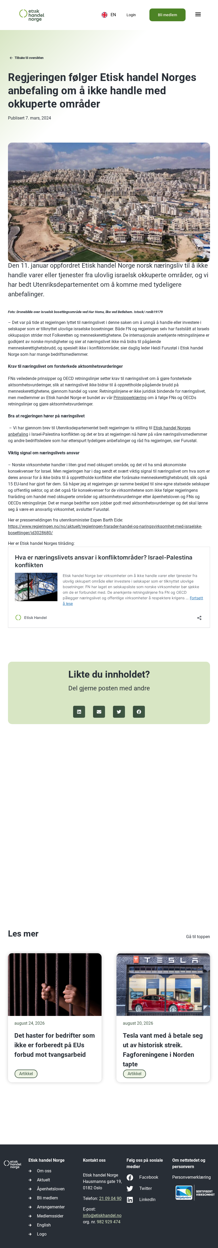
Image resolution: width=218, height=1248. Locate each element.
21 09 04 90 (110, 1198)
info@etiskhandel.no (102, 1215)
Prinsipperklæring (130, 397)
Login (131, 15)
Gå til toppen (198, 936)
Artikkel (26, 1073)
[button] (198, 15)
